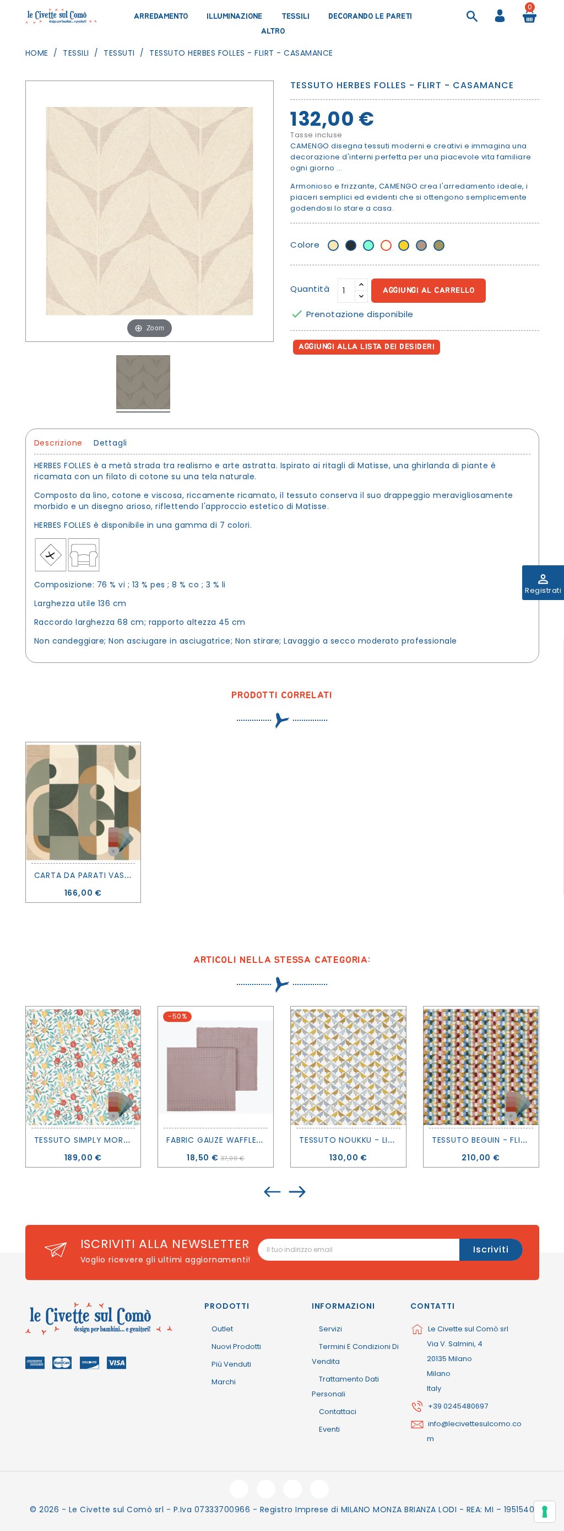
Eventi (329, 1429)
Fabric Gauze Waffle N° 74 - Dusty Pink (252, 1139)
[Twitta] (325, 378)
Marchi (224, 1382)
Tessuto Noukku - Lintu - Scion (369, 1139)
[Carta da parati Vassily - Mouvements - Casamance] (83, 802)
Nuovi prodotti (236, 1346)
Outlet (222, 1329)
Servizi (330, 1329)
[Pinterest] (349, 378)
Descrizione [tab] (58, 442)
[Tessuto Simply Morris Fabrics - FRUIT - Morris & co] (83, 1067)
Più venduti (231, 1364)
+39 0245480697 (458, 1406)
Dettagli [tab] (110, 442)
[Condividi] (301, 378)
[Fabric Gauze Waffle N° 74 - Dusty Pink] (215, 1067)
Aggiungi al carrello (428, 291)
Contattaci (337, 1411)
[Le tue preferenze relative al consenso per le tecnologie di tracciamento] (544, 1511)
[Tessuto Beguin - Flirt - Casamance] (481, 1067)
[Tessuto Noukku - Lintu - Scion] (348, 1067)
